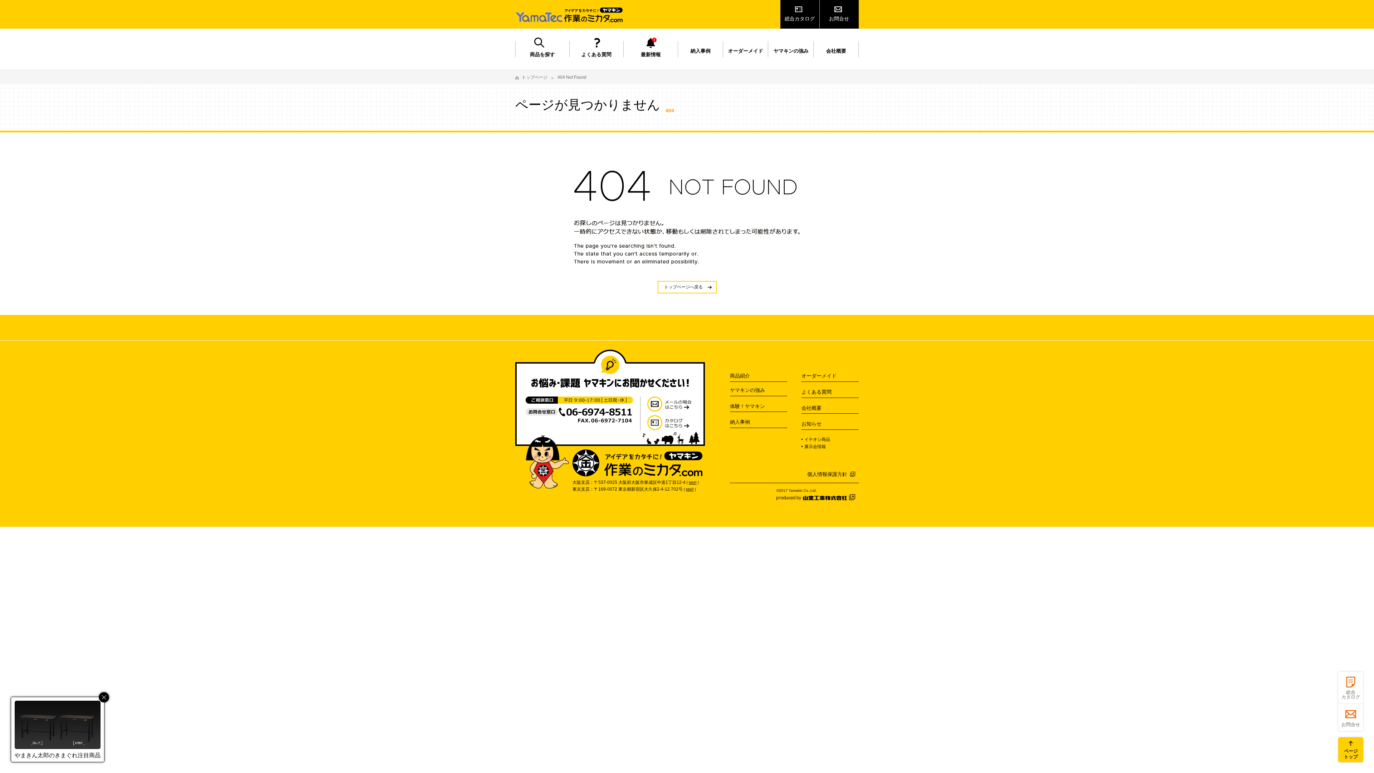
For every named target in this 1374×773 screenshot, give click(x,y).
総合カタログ (800, 18)
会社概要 (836, 51)
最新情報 (651, 54)
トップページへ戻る (683, 287)
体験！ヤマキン (747, 406)
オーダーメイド (745, 51)
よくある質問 (596, 54)
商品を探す (542, 54)
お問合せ (839, 18)
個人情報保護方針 (827, 474)
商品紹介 (740, 376)
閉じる (104, 697)
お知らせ (812, 424)
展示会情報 (815, 446)
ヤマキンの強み (791, 51)
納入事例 (701, 51)
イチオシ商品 (817, 439)
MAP (693, 483)
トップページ (534, 77)
